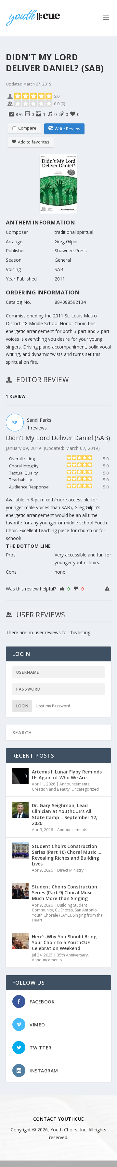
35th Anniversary (72, 955)
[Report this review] (108, 589)
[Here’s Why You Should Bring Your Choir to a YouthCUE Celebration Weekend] (20, 941)
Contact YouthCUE (58, 1119)
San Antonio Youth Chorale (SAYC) (64, 912)
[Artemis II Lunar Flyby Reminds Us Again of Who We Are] (20, 776)
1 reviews (37, 428)
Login (22, 706)
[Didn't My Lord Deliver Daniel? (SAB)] (58, 185)
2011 (60, 279)
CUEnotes (64, 910)
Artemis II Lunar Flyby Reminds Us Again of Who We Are (67, 775)
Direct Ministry (70, 870)
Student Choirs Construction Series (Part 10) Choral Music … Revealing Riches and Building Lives (66, 855)
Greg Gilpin (66, 241)
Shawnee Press (71, 250)
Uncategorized (85, 789)
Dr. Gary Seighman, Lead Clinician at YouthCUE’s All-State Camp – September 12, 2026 (64, 814)
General (63, 260)
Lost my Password (53, 706)
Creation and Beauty (51, 789)
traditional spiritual (74, 232)
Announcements (74, 784)
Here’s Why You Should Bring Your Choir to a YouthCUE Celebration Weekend (64, 942)
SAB (59, 269)
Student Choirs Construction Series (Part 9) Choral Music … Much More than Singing (65, 892)
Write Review (67, 129)
